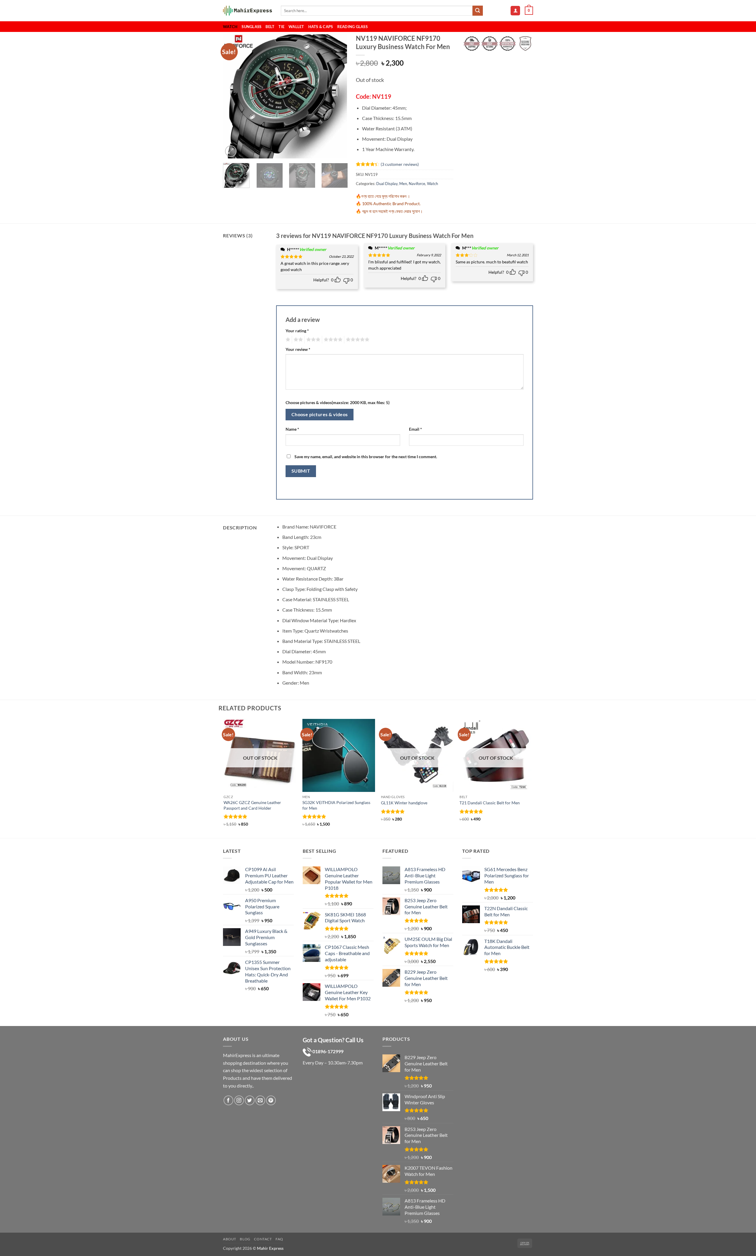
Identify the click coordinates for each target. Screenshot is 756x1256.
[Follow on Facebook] (228, 1100)
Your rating (297, 330)
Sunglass (251, 26)
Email (415, 429)
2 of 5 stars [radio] (297, 339)
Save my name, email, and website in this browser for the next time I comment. (365, 456)
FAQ (279, 1239)
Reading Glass (352, 26)
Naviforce (417, 183)
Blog (245, 1239)
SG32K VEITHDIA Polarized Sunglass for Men (336, 805)
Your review (298, 349)
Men (403, 183)
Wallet (296, 26)
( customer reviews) (400, 163)
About (229, 1239)
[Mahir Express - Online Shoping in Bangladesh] (247, 11)
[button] (515, 11)
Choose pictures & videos (319, 414)
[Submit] (477, 11)
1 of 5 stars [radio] (287, 339)
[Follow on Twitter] (250, 1100)
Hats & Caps (320, 26)
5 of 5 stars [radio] (356, 339)
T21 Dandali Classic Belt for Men (490, 802)
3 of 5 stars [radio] (312, 339)
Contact (263, 1239)
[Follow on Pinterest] (271, 1100)
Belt (269, 26)
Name (292, 429)
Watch (230, 26)
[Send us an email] (260, 1100)
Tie (281, 26)
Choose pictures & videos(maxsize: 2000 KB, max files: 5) (338, 402)
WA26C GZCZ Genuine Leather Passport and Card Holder (252, 805)
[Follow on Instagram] (239, 1100)
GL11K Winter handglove (404, 802)
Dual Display (386, 183)
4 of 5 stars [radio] (332, 339)
